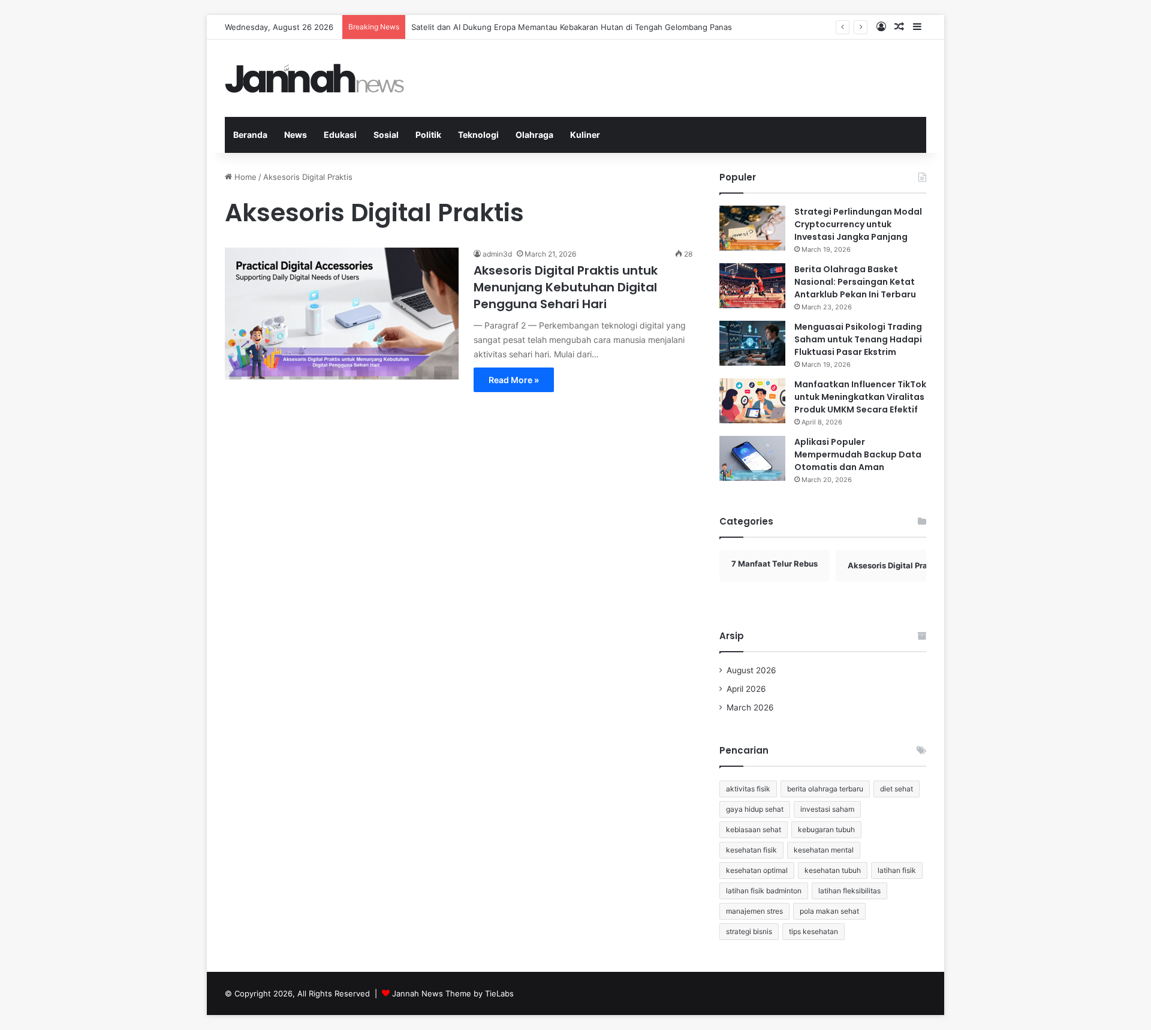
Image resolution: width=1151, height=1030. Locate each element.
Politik (428, 134)
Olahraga (534, 134)
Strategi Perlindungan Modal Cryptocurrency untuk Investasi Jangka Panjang (858, 224)
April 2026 (746, 689)
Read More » (514, 380)
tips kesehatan (813, 931)
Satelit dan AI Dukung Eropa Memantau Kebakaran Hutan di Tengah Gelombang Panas (571, 27)
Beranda (250, 134)
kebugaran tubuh (826, 829)
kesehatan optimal (757, 870)
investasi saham (827, 809)
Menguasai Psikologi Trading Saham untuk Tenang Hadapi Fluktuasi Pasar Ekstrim (858, 339)
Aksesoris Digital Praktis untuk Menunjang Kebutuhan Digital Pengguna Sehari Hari (566, 287)
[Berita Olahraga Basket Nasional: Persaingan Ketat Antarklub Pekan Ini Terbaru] (752, 285)
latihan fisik (897, 870)
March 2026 (750, 707)
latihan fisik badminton (764, 890)
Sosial (386, 134)
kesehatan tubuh (833, 870)
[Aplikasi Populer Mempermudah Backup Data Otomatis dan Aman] (752, 458)
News (295, 134)
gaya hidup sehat (755, 809)
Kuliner (585, 134)
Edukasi (340, 134)
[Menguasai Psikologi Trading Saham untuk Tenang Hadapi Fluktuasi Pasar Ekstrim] (752, 343)
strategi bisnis (749, 931)
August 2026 (751, 670)
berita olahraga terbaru (825, 788)
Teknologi (478, 134)
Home (244, 177)
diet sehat (896, 788)
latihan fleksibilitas (849, 890)
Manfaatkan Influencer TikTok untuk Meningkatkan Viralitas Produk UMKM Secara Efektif (860, 396)
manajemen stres (754, 910)
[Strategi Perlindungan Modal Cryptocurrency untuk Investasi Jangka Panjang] (752, 228)
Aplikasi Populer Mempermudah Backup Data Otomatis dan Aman (857, 454)
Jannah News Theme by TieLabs (453, 993)
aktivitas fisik (748, 788)
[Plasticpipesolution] (315, 78)
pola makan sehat (829, 910)
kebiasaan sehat (753, 829)
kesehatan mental (824, 849)
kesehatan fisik (751, 849)
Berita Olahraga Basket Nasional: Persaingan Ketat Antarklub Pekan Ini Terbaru (855, 281)
